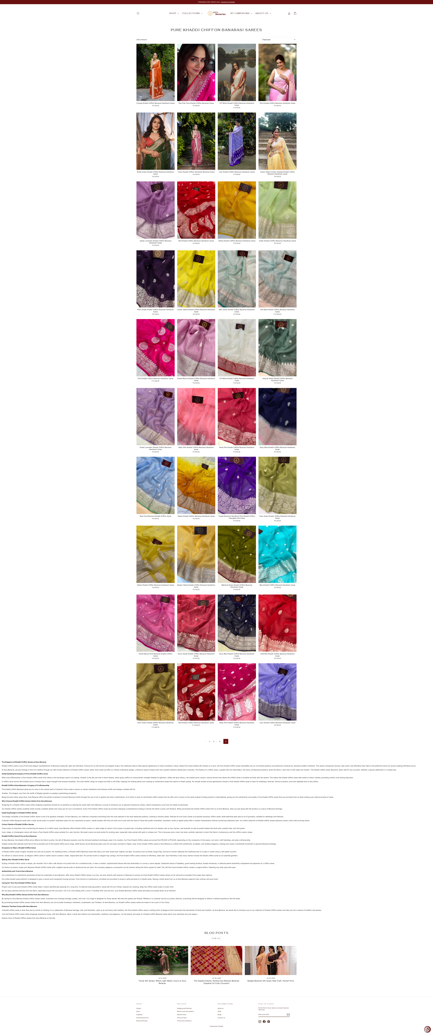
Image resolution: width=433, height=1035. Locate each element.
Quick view (155, 98)
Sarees (138, 1008)
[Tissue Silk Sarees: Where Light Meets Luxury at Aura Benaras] (162, 960)
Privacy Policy (182, 1018)
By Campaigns (240, 13)
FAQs (219, 1011)
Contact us (221, 1018)
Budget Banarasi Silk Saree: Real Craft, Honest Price (271, 981)
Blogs (219, 1014)
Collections (191, 13)
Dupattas (139, 1014)
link (53, 918)
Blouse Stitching (141, 1021)
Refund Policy (182, 1014)
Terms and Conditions (184, 1021)
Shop (173, 13)
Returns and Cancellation (185, 1011)
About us (262, 13)
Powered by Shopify (216, 1026)
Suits (138, 1011)
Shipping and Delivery (184, 1008)
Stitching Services (142, 1018)
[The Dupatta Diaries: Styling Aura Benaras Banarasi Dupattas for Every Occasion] (216, 960)
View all (216, 938)
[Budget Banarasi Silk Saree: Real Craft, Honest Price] (271, 960)
